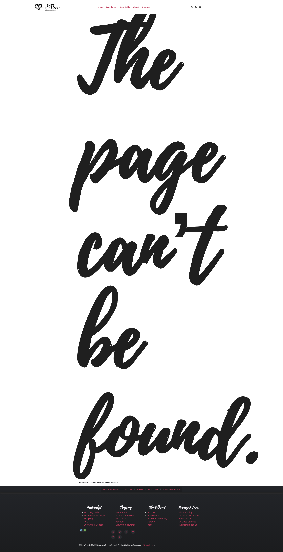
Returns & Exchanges (94, 515)
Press (149, 524)
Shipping (88, 518)
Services (128, 489)
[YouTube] (133, 532)
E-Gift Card (153, 489)
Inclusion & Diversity (157, 518)
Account (120, 521)
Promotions (121, 512)
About (136, 7)
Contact (146, 7)
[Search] (192, 7)
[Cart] (200, 7)
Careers (151, 521)
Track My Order (92, 512)
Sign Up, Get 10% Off (111, 489)
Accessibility (185, 518)
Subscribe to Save (125, 515)
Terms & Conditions (189, 515)
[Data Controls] (84, 530)
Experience (111, 7)
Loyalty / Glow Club (171, 489)
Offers (140, 489)
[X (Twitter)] (120, 537)
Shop (100, 7)
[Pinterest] (113, 537)
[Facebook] (126, 532)
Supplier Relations (188, 524)
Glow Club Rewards (125, 524)
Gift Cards (121, 518)
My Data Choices (187, 521)
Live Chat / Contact (94, 524)
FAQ (86, 521)
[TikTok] (120, 532)
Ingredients (153, 515)
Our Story (152, 512)
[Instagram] (113, 532)
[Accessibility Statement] (81, 530)
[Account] (196, 7)
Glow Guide (125, 7)
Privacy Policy (185, 512)
